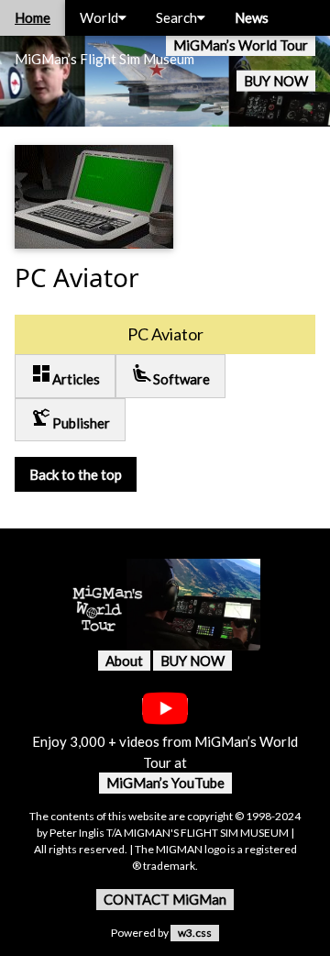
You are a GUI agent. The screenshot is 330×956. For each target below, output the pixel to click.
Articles (65, 374)
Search (176, 17)
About (124, 660)
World (99, 17)
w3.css (195, 932)
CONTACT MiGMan (165, 899)
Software (170, 374)
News (252, 17)
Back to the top (75, 474)
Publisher (70, 418)
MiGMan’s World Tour (240, 45)
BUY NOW (276, 80)
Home (32, 17)
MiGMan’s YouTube (165, 782)
